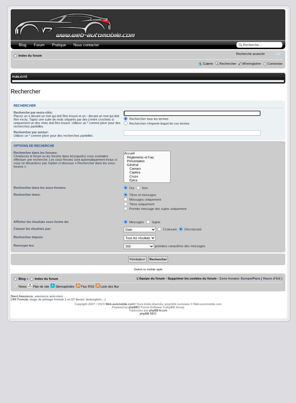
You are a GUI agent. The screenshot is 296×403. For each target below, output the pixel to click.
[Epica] (147, 180)
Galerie (208, 63)
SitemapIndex (65, 286)
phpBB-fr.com (158, 310)
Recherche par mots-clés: (33, 112)
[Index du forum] (76, 37)
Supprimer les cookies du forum (192, 278)
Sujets (155, 222)
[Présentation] (147, 161)
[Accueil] (147, 153)
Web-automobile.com (119, 304)
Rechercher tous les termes (148, 119)
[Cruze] (147, 176)
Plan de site (40, 286)
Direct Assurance (22, 296)
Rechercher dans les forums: (36, 152)
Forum (39, 45)
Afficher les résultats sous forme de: (41, 221)
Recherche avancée (250, 54)
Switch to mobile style (148, 269)
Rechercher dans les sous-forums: (40, 187)
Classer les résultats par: (32, 228)
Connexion (274, 63)
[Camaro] (147, 169)
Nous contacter (86, 45)
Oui (131, 188)
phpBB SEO (148, 313)
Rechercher (227, 63)
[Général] (147, 165)
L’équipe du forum (151, 278)
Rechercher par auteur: (31, 132)
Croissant (169, 229)
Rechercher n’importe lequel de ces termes (159, 123)
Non (144, 188)
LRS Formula (19, 299)
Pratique (59, 45)
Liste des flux (109, 286)
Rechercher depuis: (28, 237)
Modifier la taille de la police (278, 54)
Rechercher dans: (27, 194)
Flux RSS (87, 286)
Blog (22, 45)
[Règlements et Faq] (147, 157)
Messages (136, 222)
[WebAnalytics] (148, 324)
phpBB (133, 307)
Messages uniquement (144, 199)
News (22, 286)
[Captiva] (147, 172)
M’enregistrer (252, 63)
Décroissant (192, 229)
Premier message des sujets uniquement (157, 208)
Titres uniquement (141, 204)
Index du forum (30, 55)
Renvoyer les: (24, 245)
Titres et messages (142, 195)
